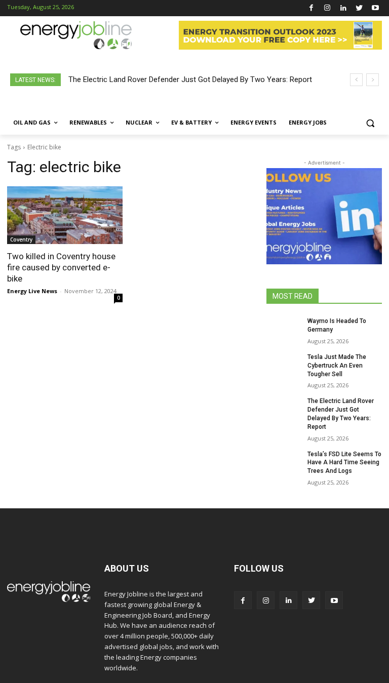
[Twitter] (359, 8)
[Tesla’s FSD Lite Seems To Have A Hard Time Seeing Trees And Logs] (283, 462)
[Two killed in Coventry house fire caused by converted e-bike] (65, 215)
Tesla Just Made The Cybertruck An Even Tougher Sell (336, 365)
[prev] (356, 79)
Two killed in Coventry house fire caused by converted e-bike (61, 267)
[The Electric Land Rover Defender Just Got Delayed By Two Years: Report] (283, 409)
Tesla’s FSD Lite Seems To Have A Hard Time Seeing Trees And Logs (344, 463)
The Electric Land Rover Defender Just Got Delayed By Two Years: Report (190, 79)
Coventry (21, 239)
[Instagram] (327, 8)
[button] (370, 123)
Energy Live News (32, 291)
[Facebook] (311, 8)
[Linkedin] (343, 8)
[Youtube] (375, 8)
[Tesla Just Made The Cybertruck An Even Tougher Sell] (283, 365)
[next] (372, 79)
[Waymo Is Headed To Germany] (283, 329)
